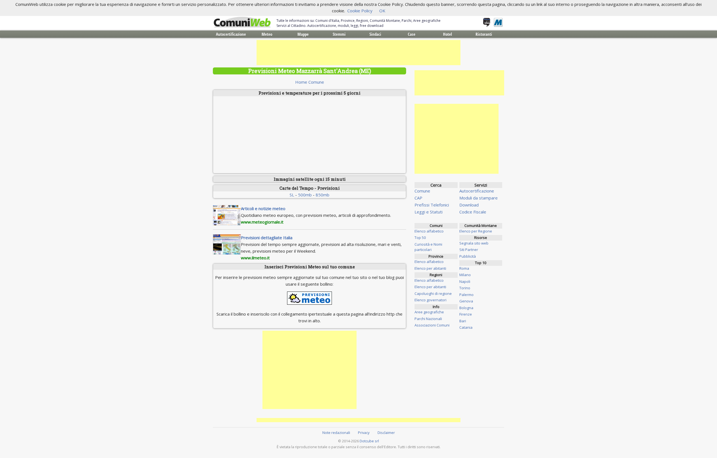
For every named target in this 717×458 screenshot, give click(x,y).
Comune (422, 191)
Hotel (447, 34)
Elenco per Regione (475, 231)
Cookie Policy (360, 10)
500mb (305, 195)
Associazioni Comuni (432, 325)
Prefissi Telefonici (432, 205)
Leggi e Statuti (429, 212)
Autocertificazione (231, 34)
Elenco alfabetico (429, 231)
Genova (466, 301)
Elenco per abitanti (430, 268)
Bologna (466, 307)
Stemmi (339, 34)
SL (292, 195)
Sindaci (375, 34)
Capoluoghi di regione (433, 293)
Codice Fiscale (472, 212)
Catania (465, 327)
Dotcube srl (369, 440)
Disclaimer (386, 432)
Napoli (464, 281)
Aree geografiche (429, 311)
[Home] (242, 22)
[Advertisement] (358, 52)
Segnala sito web (473, 243)
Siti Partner (468, 249)
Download (469, 205)
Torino (464, 287)
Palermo (466, 294)
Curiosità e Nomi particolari (428, 247)
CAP (418, 198)
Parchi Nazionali (428, 318)
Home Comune (309, 82)
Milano (465, 274)
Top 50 (420, 237)
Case (411, 34)
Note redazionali (336, 432)
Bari (462, 320)
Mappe (303, 34)
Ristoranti (484, 34)
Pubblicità (467, 256)
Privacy (363, 432)
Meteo (267, 34)
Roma (464, 268)
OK (382, 10)
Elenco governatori (430, 299)
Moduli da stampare (478, 198)
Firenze (465, 314)
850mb (322, 195)
